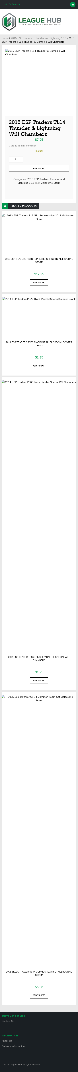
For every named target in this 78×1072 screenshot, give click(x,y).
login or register (11, 4)
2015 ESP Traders (21, 38)
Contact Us (8, 1021)
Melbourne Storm (50, 182)
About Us (7, 1040)
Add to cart (39, 168)
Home (5, 38)
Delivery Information (13, 1046)
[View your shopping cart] (72, 4)
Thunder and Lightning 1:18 (50, 38)
